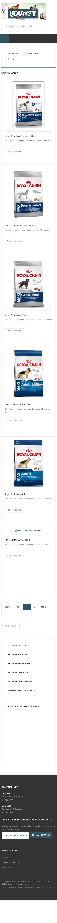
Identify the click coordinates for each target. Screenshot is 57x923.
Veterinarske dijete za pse (21, 690)
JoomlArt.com (33, 884)
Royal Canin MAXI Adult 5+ (17, 404)
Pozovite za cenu (14, 152)
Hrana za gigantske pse (20, 681)
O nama (5, 857)
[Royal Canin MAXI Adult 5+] (28, 373)
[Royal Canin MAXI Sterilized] (28, 284)
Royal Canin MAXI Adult (16, 494)
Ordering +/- (13, 54)
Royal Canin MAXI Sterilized (18, 315)
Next (43, 607)
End (6, 613)
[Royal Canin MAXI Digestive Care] (28, 104)
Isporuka (6, 868)
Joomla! (5, 887)
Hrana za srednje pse (19, 663)
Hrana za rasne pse (18, 646)
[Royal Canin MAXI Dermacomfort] (28, 194)
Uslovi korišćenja (11, 862)
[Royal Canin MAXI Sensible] (28, 530)
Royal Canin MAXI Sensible (17, 540)
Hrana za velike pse (18, 672)
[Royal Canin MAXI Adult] (28, 463)
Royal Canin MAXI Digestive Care (20, 136)
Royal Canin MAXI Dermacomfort (20, 225)
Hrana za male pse (17, 654)
